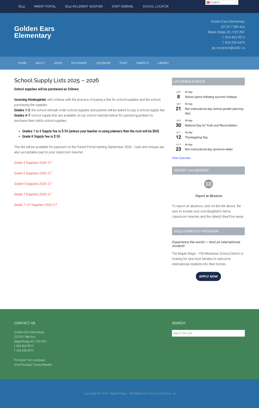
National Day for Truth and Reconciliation (211, 125)
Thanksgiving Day (196, 137)
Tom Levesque (36, 360)
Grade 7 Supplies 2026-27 (32, 194)
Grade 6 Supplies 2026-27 (32, 184)
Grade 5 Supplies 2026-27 (32, 173)
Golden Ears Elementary (34, 32)
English (214, 2)
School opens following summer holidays (211, 97)
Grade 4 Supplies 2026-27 (32, 163)
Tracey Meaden (42, 364)
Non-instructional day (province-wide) (209, 149)
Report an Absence (197, 196)
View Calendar (181, 158)
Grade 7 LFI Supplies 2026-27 (35, 205)
